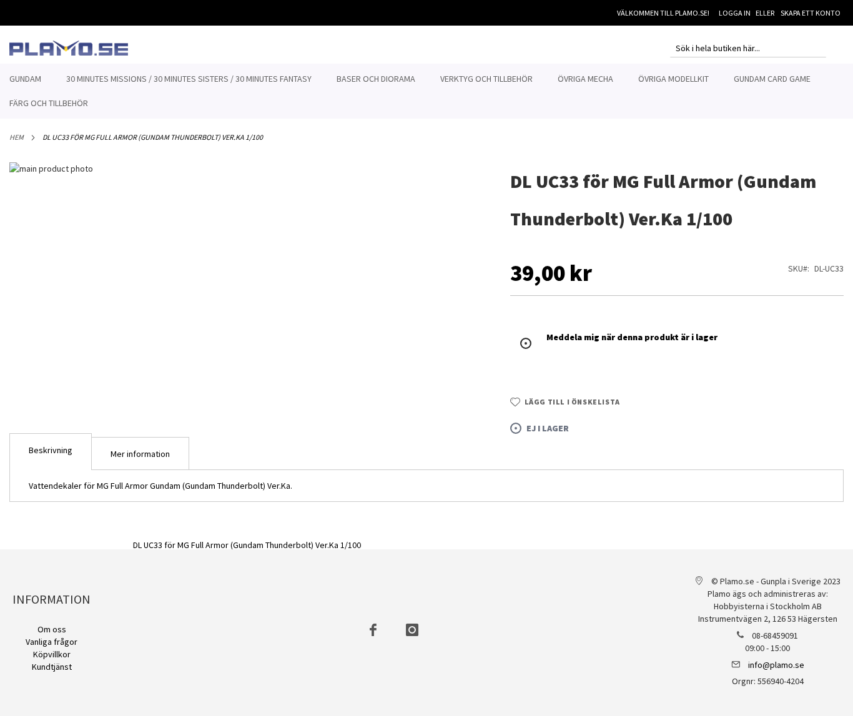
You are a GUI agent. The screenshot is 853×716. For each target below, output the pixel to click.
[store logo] (68, 48)
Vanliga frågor (51, 641)
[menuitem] (25, 79)
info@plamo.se (776, 664)
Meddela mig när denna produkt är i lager (631, 337)
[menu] (426, 91)
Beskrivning (50, 450)
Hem (16, 137)
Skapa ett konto (811, 12)
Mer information (140, 453)
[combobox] (748, 48)
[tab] (50, 451)
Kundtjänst (52, 666)
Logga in (735, 12)
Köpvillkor (52, 654)
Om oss (51, 629)
